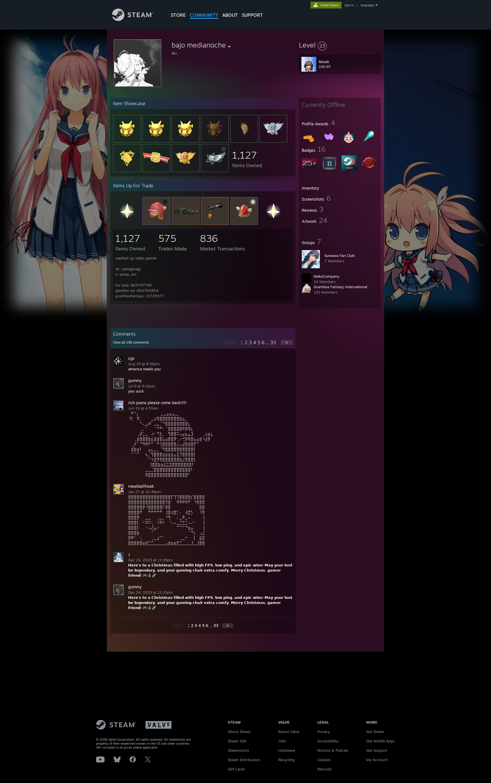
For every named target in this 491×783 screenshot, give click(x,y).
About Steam (239, 731)
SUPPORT (252, 15)
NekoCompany (326, 276)
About (230, 15)
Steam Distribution (244, 759)
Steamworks (238, 750)
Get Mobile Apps (380, 741)
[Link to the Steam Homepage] (132, 19)
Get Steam (375, 731)
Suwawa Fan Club (339, 255)
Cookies (324, 759)
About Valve (288, 731)
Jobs (282, 741)
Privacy (323, 731)
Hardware (286, 750)
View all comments (131, 342)
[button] (340, 45)
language (367, 5)
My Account (377, 759)
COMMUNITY (204, 15)
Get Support (376, 750)
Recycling (286, 759)
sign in (349, 5)
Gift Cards (236, 769)
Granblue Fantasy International (340, 286)
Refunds (324, 769)
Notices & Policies (332, 750)
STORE (178, 15)
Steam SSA (237, 741)
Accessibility (327, 741)
